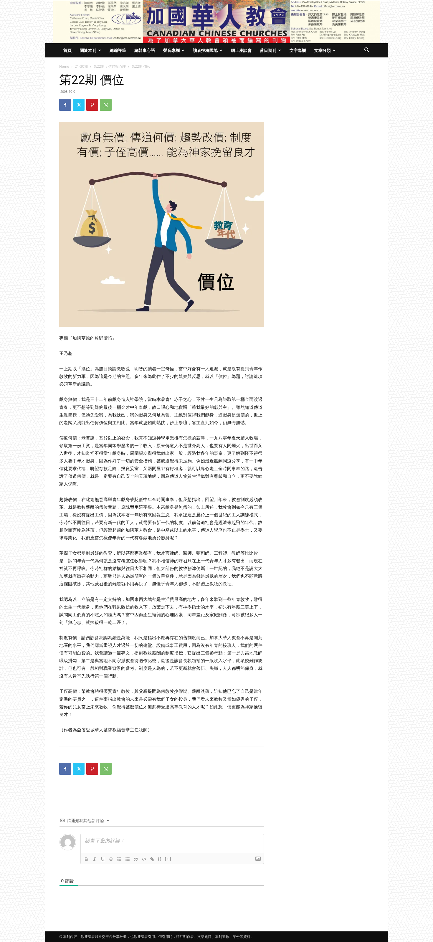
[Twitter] (79, 105)
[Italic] (94, 859)
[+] (168, 859)
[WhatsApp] (106, 105)
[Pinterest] (92, 105)
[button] (367, 51)
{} (160, 859)
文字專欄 (298, 50)
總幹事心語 (144, 50)
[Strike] (111, 859)
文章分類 (322, 50)
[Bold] (86, 859)
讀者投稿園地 (205, 50)
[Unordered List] (127, 859)
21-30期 (81, 66)
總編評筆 (118, 50)
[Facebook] (65, 105)
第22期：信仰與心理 (109, 66)
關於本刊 (88, 50)
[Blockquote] (136, 859)
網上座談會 (241, 50)
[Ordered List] (119, 859)
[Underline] (103, 859)
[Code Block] (144, 859)
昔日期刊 (268, 50)
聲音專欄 (171, 50)
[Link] (152, 859)
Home (64, 66)
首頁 (67, 50)
